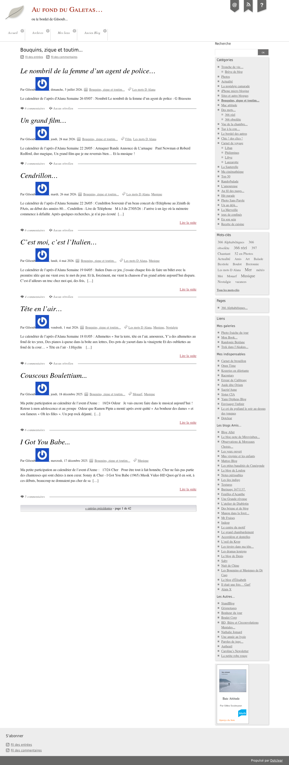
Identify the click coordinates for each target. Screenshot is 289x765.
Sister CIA (228, 394)
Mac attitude (229, 105)
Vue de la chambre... (234, 124)
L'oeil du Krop (230, 541)
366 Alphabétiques (231, 242)
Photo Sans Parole (233, 200)
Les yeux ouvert (231, 451)
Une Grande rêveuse (234, 499)
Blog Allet (228, 432)
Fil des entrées (34, 57)
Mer (248, 269)
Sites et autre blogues (234, 95)
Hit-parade (228, 195)
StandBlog (228, 603)
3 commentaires (35, 163)
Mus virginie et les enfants (238, 456)
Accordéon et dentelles (235, 537)
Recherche (223, 44)
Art (247, 259)
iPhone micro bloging (235, 91)
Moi (220, 276)
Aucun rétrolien (63, 108)
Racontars (227, 375)
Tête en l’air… (41, 308)
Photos (225, 76)
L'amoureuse (229, 186)
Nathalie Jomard (231, 632)
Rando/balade (229, 181)
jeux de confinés (231, 214)
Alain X (226, 589)
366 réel (230, 114)
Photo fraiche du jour (235, 332)
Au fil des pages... (232, 191)
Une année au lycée (233, 637)
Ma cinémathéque (232, 171)
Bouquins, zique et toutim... (107, 89)
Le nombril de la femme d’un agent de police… (88, 70)
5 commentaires (35, 496)
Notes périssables (232, 475)
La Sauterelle (229, 167)
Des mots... (228, 110)
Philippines (232, 152)
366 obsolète (233, 119)
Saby (224, 561)
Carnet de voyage (232, 143)
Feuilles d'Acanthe (233, 494)
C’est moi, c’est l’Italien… (58, 241)
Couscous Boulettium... (53, 375)
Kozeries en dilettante (235, 370)
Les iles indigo (230, 480)
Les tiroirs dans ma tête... (237, 546)
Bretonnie (252, 264)
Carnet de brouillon (233, 361)
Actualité (227, 81)
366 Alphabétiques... (234, 308)
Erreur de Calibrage (234, 380)
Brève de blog (234, 71)
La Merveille (229, 210)
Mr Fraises (228, 518)
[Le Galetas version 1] (262, 12)
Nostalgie (172, 327)
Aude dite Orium (232, 385)
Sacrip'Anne (229, 389)
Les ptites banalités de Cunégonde (242, 465)
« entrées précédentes (98, 508)
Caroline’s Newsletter (235, 651)
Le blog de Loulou (233, 470)
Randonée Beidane (233, 342)
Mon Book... (229, 337)
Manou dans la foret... (235, 513)
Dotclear (226, 418)
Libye (228, 157)
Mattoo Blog (229, 461)
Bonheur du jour (231, 613)
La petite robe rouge (234, 656)
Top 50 (225, 176)
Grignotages (229, 608)
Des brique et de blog (235, 508)
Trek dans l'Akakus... (234, 347)
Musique (156, 194)
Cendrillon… (39, 175)
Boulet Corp (229, 617)
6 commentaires (35, 108)
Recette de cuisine (232, 224)
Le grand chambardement (237, 532)
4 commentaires (35, 296)
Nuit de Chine (230, 565)
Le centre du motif (233, 527)
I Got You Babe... (45, 441)
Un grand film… (43, 120)
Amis (238, 259)
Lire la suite (188, 222)
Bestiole (223, 264)
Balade (258, 258)
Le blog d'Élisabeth (233, 580)
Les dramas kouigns (234, 551)
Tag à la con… (230, 129)
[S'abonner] (248, 12)
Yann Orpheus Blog (233, 399)
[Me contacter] (235, 12)
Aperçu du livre (227, 720)
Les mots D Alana (143, 89)
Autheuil (226, 646)
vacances (240, 281)
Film (128, 139)
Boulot (237, 264)
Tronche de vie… (232, 67)
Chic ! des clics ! (232, 138)
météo (260, 270)
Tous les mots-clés (228, 290)
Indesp (225, 522)
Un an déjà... (229, 205)
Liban (228, 148)
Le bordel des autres (234, 133)
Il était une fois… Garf (235, 584)
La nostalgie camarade (235, 86)
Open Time (228, 365)
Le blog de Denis (232, 556)
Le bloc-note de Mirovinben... (240, 437)
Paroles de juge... (232, 641)
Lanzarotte (231, 162)
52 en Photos (244, 253)
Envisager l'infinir (232, 404)
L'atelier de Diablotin (235, 503)
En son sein (228, 219)
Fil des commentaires (64, 57)
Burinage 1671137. (233, 489)
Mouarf (137, 394)
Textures (226, 484)
